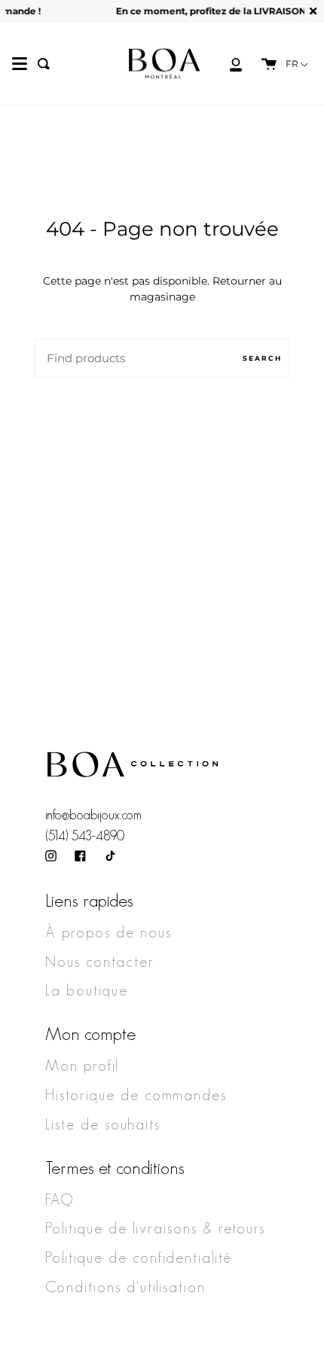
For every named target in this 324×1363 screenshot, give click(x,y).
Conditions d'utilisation (125, 1287)
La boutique (86, 990)
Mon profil (82, 1065)
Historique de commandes (136, 1095)
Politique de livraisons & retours (155, 1228)
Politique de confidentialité (138, 1257)
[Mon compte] (227, 64)
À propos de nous (108, 932)
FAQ (59, 1199)
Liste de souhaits (102, 1124)
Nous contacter (99, 961)
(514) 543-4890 (84, 835)
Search (262, 358)
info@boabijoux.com (93, 814)
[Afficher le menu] (19, 64)
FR (293, 64)
